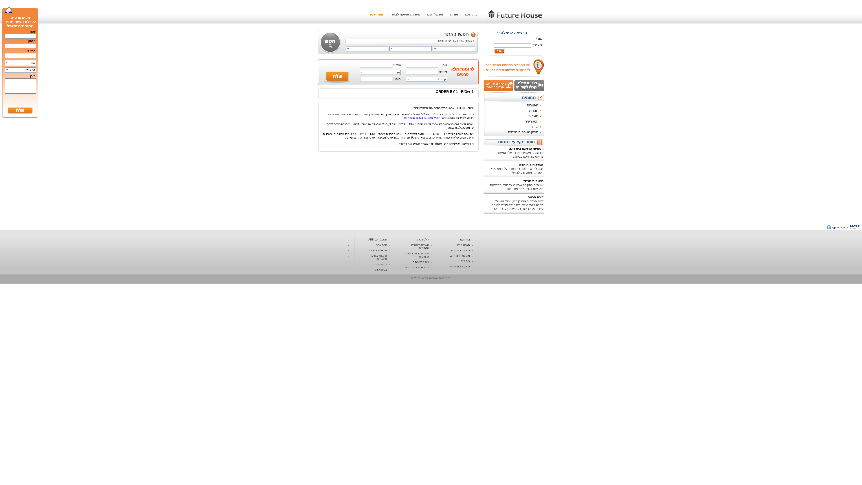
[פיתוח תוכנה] (854, 228)
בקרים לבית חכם (413, 117)
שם (540, 38)
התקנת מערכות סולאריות (378, 257)
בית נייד (465, 261)
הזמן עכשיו (375, 14)
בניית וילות (381, 269)
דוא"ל (538, 45)
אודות (454, 14)
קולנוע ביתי (423, 239)
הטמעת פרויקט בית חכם (526, 148)
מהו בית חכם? (533, 181)
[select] (454, 48)
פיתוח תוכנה (840, 228)
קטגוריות (532, 121)
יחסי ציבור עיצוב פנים (417, 267)
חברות (533, 110)
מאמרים (532, 105)
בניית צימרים (380, 264)
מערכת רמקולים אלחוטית (420, 246)
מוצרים (533, 116)
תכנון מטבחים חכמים (523, 132)
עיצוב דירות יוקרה (460, 266)
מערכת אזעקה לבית (406, 14)
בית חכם (471, 14)
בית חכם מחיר (421, 262)
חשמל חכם (435, 14)
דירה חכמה (535, 197)
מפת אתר (381, 245)
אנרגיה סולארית (378, 250)
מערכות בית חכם (531, 165)
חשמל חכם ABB (377, 239)
